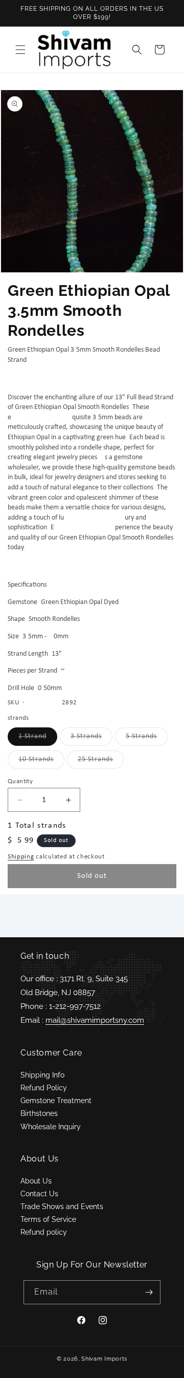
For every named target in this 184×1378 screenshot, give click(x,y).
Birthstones (39, 1113)
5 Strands (147, 739)
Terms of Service (48, 1219)
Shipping (21, 856)
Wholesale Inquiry (50, 1127)
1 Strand (37, 739)
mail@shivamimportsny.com (94, 1020)
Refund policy (43, 1232)
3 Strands (91, 739)
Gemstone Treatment (55, 1100)
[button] (20, 49)
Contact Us (39, 1194)
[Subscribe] (148, 1292)
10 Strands (41, 762)
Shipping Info (42, 1075)
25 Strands (101, 762)
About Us (36, 1181)
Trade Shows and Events (61, 1206)
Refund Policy (43, 1088)
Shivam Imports (104, 1358)
